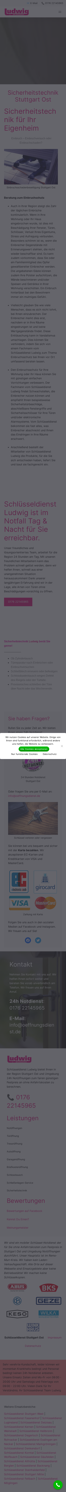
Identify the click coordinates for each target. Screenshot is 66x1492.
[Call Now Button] (58, 1484)
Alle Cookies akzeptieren (34, 749)
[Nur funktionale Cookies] (61, 746)
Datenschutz (50, 754)
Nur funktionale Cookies (24, 754)
